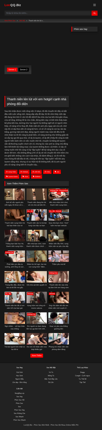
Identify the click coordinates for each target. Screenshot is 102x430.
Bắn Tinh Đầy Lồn (51, 379)
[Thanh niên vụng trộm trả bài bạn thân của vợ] (14, 215)
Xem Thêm (37, 356)
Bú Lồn (50, 382)
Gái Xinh (19, 372)
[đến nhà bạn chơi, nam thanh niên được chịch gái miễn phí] (36, 235)
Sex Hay (19, 397)
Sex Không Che (19, 413)
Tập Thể (82, 382)
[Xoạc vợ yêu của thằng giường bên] (58, 318)
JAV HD (22, 21)
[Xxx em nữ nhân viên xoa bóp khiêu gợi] (36, 339)
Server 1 (12, 70)
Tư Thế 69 (82, 379)
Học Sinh (19, 376)
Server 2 (23, 70)
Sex (19, 407)
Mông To (51, 376)
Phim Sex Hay (19, 410)
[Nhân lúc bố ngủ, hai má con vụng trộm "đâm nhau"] (36, 256)
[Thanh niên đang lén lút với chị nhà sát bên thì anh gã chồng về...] (36, 194)
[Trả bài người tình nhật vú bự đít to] (14, 339)
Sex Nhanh (20, 417)
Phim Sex (19, 403)
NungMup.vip (19, 393)
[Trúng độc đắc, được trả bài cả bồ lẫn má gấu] (14, 277)
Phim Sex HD (19, 400)
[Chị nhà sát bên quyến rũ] (36, 277)
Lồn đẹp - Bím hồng (19, 382)
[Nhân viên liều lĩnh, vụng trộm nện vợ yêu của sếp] (58, 235)
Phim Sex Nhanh (19, 420)
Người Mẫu (19, 379)
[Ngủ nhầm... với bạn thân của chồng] (14, 318)
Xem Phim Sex (9, 21)
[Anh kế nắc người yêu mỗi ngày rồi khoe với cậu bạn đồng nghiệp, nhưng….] (14, 194)
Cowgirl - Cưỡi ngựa (82, 376)
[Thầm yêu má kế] (58, 256)
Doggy (82, 372)
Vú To (51, 372)
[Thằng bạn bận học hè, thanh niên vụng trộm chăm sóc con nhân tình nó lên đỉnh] (14, 235)
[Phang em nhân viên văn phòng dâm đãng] (58, 339)
